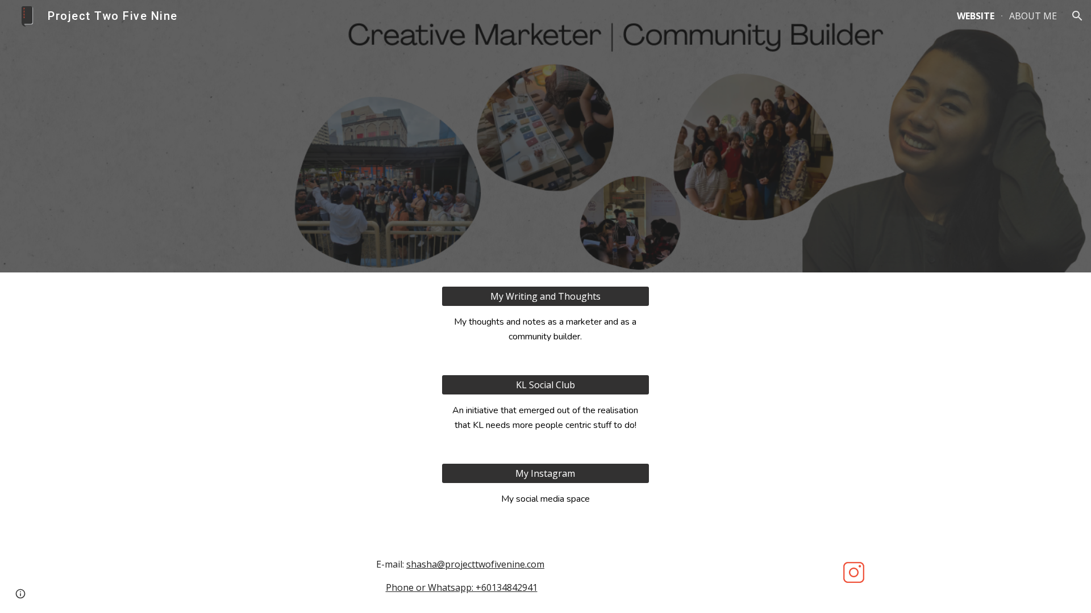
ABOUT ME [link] (1033, 16)
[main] (545, 329)
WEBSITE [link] (975, 16)
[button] (1077, 16)
